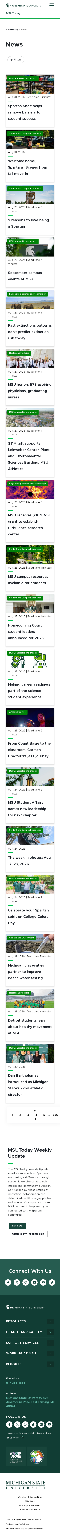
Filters (17, 59)
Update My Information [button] (28, 1234)
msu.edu (36, 1520)
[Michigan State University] (23, 5)
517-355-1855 (16, 1382)
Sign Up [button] (17, 1225)
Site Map (30, 1501)
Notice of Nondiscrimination (18, 1524)
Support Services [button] (22, 1342)
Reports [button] (14, 1364)
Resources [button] (16, 1321)
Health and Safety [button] (24, 1332)
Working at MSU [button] (21, 1353)
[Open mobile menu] (51, 6)
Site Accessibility (30, 1510)
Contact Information (30, 1497)
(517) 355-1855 (20, 1520)
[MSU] (30, 1310)
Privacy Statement (30, 1506)
